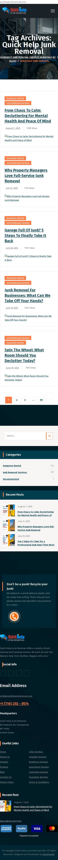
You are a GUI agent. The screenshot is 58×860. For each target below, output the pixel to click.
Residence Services (38, 762)
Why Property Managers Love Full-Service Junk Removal (26, 175)
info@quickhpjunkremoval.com (16, 696)
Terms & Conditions (39, 782)
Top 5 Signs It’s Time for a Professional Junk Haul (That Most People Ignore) (36, 543)
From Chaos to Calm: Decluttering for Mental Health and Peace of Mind (28, 115)
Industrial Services (38, 772)
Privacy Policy (7, 782)
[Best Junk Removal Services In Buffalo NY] (14, 11)
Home (28, 57)
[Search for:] (29, 436)
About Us (5, 757)
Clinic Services (36, 751)
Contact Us (5, 777)
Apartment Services (39, 767)
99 (41, 399)
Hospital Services (37, 757)
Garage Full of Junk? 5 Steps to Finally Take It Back (25, 235)
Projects (4, 767)
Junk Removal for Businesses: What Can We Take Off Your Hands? (27, 295)
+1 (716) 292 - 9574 (14, 703)
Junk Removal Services (17, 103)
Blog (2, 772)
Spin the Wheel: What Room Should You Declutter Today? (24, 355)
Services (4, 762)
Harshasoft (48, 854)
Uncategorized (11, 479)
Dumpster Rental (15, 98)
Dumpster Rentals (38, 777)
